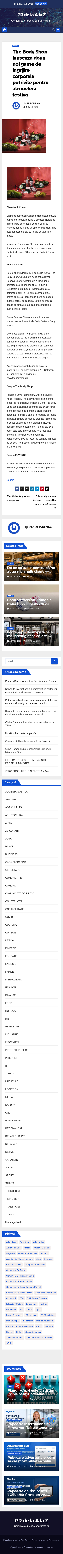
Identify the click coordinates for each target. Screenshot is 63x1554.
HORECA (10, 1011)
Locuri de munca (14, 1315)
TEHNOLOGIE (13, 1191)
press (28, 576)
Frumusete (11, 1309)
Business (48, 1259)
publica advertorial (44, 1321)
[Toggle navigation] (29, 30)
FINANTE (10, 995)
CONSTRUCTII (13, 901)
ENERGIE (10, 964)
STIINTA (9, 1183)
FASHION (10, 987)
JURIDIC (10, 1073)
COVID (9, 917)
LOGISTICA (11, 1089)
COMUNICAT (12, 885)
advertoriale (38, 1242)
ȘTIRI (9, 1343)
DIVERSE (10, 948)
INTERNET (11, 1058)
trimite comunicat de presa (39, 1337)
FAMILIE (9, 972)
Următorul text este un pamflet (21, 733)
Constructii (11, 1298)
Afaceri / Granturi (42, 1248)
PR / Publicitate (48, 1315)
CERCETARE (12, 870)
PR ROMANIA (33, 103)
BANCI (9, 846)
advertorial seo (13, 1248)
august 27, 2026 (19, 1399)
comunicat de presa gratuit (19, 1281)
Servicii (9, 1332)
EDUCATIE (11, 956)
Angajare (10, 1253)
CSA (21, 1298)
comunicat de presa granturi (20, 1276)
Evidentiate (31, 1304)
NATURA (10, 1105)
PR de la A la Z (31, 15)
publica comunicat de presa (19, 1326)
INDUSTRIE (11, 1034)
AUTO (8, 838)
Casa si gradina (14, 1264)
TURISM (10, 1214)
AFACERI (10, 799)
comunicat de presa (15, 1270)
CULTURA (11, 925)
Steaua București (33, 1332)
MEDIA (9, 1097)
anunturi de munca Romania (19, 1259)
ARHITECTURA (14, 815)
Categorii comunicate (35, 1264)
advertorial (25, 1242)
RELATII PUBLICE (15, 1136)
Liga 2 (38, 1309)
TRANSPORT (12, 1206)
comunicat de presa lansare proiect (23, 1287)
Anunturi (44, 1253)
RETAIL (15, 46)
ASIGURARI (12, 831)
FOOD (8, 1003)
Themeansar (54, 1540)
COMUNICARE (13, 878)
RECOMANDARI (14, 1128)
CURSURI (10, 932)
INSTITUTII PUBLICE (17, 1050)
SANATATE (11, 1159)
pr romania (27, 1321)
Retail (38, 1326)
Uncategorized (13, 1222)
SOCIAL (9, 1167)
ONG (8, 1112)
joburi (29, 1309)
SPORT (9, 1175)
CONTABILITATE (14, 909)
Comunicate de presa (45, 1292)
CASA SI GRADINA (15, 862)
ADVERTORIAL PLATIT (18, 791)
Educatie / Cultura (14, 1304)
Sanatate (49, 1326)
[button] (53, 29)
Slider (19, 1332)
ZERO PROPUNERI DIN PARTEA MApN (27, 771)
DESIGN (10, 940)
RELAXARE (11, 1144)
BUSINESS (11, 854)
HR (7, 1019)
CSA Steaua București (37, 1298)
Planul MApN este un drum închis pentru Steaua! (31, 681)
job (21, 1309)
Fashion (43, 1304)
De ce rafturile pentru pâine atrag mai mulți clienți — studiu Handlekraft (31, 571)
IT (6, 1066)
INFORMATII (12, 1042)
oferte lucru (31, 1315)
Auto (38, 1259)
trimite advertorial (14, 1337)
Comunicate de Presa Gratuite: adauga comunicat (31, 1547)
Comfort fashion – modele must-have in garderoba (29, 602)
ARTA (8, 823)
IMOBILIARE (12, 1026)
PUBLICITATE (13, 1120)
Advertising (11, 1242)
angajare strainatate (27, 1253)
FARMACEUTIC (14, 979)
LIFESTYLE (11, 1081)
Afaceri (27, 1248)
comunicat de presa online (19, 1292)
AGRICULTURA (14, 807)
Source (10, 480)
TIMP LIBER (12, 1199)
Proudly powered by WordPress (17, 1540)
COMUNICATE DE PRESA (19, 893)
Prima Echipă (12, 1321)
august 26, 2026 (19, 1433)
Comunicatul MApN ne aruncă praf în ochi (27, 741)
